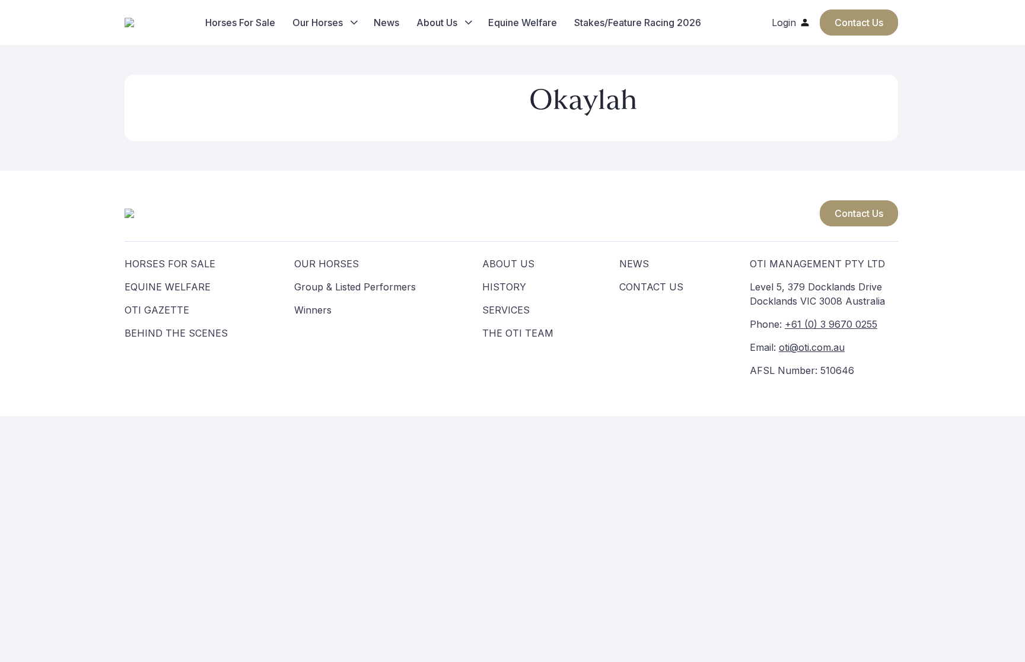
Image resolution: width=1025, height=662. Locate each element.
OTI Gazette (157, 310)
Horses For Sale (240, 22)
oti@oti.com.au (812, 347)
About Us (436, 22)
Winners (313, 310)
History (504, 287)
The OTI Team (517, 333)
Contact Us (859, 213)
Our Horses (317, 22)
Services (506, 310)
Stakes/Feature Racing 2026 (637, 22)
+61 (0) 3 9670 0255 (831, 324)
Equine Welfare (522, 22)
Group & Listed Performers (355, 287)
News (386, 22)
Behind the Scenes (176, 333)
